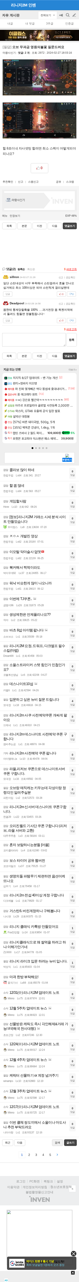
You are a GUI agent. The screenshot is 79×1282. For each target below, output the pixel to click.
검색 (57, 1142)
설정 (60, 1181)
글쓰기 (74, 15)
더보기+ (73, 369)
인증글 (69, 23)
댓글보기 (70, 356)
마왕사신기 (9, 52)
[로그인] (66, 4)
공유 (58, 181)
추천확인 (8, 181)
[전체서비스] (74, 4)
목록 (9, 225)
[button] (32, 448)
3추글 (49, 23)
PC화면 (34, 1181)
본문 (24, 225)
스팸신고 (33, 181)
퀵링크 (48, 1181)
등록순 (21, 269)
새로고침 (71, 269)
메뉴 (4, 215)
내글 (10, 23)
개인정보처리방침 (35, 1187)
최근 (7, 1142)
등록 (71, 339)
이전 (39, 225)
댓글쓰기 (70, 225)
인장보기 (15, 215)
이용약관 (13, 1187)
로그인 (20, 1181)
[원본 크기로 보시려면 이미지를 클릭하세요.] (39, 78)
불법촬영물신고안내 (39, 1192)
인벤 (32, 5)
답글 (7, 294)
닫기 (73, 1253)
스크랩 (70, 181)
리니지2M (19, 5)
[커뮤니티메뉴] (4, 5)
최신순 (31, 269)
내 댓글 (30, 23)
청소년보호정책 (61, 1187)
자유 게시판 (11, 15)
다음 (54, 225)
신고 (20, 181)
